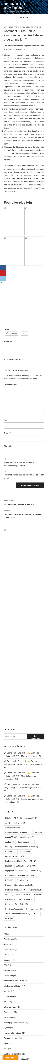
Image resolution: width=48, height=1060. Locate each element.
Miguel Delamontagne (29, 27)
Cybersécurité (25, 842)
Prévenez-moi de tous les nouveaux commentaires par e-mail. (19, 464)
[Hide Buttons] (1, 282)
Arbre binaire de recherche (18, 832)
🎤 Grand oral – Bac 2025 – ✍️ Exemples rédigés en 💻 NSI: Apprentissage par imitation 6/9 (23, 787)
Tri (36, 913)
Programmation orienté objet (19, 884)
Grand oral (11, 856)
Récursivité (23, 894)
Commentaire (10, 384)
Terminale (36, 908)
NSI (5, 1001)
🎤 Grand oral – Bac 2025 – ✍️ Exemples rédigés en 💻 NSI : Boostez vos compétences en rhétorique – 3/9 (23, 798)
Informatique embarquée (14, 980)
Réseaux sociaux (11, 1038)
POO (9, 880)
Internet (7, 991)
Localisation (9, 996)
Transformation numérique (17, 913)
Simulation (11, 904)
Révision (10, 899)
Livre (31, 865)
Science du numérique (14, 6)
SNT (6, 1048)
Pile (34, 875)
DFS (8, 846)
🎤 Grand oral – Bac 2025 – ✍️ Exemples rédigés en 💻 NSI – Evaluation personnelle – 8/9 (23, 764)
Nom (6, 419)
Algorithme (8, 939)
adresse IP (31, 818)
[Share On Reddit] (3, 278)
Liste (20, 865)
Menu (25, 17)
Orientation (8, 1012)
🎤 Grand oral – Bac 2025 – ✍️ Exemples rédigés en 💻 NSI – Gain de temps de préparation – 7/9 (21, 775)
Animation (19, 822)
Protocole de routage (15, 889)
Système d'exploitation (16, 908)
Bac (38, 832)
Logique (10, 870)
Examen (10, 851)
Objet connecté (10, 1006)
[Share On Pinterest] (3, 273)
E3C (6, 965)
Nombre (36, 870)
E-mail (7, 433)
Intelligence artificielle (15, 861)
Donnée (7, 959)
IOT (32, 861)
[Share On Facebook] (3, 267)
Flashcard (25, 851)
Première (22, 880)
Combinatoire (27, 837)
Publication (35, 889)
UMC (9, 918)
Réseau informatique (12, 1032)
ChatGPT (11, 837)
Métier (23, 870)
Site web (8, 446)
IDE (24, 856)
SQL (24, 904)
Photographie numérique (14, 1022)
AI (7, 822)
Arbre (6, 944)
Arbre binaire (12, 827)
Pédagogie (8, 1017)
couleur (9, 842)
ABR (18, 818)
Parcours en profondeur (16, 875)
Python (7, 1027)
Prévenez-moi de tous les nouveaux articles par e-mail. (24, 476)
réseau (37, 894)
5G (8, 818)
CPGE (6, 954)
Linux (9, 865)
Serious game (26, 899)
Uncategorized (15, 360)
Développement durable (26, 846)
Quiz (9, 894)
